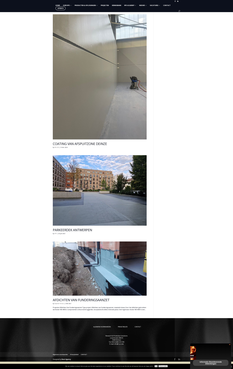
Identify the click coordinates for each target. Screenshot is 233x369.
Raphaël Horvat (59, 303)
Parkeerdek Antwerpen (72, 230)
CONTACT (167, 5)
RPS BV (57, 147)
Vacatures (154, 5)
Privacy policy (163, 366)
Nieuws (142, 5)
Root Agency (66, 359)
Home (58, 5)
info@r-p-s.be (119, 344)
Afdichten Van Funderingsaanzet (81, 300)
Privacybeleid (123, 327)
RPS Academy (129, 5)
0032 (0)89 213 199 (118, 342)
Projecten (105, 5)
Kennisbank (116, 5)
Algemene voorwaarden (102, 327)
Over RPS (66, 5)
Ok (156, 366)
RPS (56, 233)
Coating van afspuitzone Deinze (80, 144)
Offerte (61, 8)
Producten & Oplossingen (85, 5)
